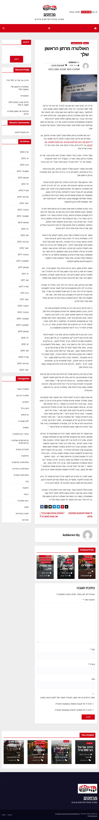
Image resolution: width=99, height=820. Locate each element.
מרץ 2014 (24, 165)
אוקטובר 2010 (23, 318)
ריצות (26, 494)
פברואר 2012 (23, 241)
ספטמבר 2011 (22, 261)
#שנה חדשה (53, 69)
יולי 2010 (25, 338)
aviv (87, 757)
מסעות (26, 427)
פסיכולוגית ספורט (77, 43)
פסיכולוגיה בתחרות (45, 559)
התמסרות (87, 565)
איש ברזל (25, 408)
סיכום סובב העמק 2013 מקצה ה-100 (13, 744)
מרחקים (50, 14)
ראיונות (26, 488)
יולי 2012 (25, 229)
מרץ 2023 (24, 152)
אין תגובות (84, 760)
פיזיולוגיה (68, 562)
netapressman (61, 757)
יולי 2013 (25, 184)
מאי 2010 (25, 350)
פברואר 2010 (23, 363)
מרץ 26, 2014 (37, 754)
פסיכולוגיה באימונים (48, 555)
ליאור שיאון (64, 576)
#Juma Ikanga (57, 65)
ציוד (27, 481)
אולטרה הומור (23, 389)
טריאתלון (25, 415)
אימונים (86, 43)
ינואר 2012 (24, 248)
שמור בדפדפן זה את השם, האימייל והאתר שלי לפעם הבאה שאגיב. (67, 697)
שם (92, 649)
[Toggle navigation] (49, 28)
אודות (3, 815)
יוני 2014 (25, 158)
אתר (93, 679)
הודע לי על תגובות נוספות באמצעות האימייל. (73, 704)
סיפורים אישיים (88, 556)
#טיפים (63, 69)
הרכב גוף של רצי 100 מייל (18, 80)
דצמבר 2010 (23, 306)
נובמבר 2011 (23, 254)
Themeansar (92, 816)
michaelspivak (13, 757)
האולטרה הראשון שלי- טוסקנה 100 (61, 748)
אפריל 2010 (23, 357)
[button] (4, 28)
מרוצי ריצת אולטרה (20, 434)
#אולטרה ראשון (73, 69)
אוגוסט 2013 (23, 177)
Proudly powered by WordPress (67, 814)
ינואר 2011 (24, 299)
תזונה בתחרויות (22, 513)
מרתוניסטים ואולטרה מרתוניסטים (20, 441)
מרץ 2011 (25, 293)
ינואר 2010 (24, 370)
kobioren (72, 62)
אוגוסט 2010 (23, 331)
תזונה (26, 507)
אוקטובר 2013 (23, 171)
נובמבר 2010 (23, 312)
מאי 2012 (25, 235)
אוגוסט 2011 (23, 267)
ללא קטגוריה (23, 421)
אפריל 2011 (24, 286)
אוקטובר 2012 (23, 216)
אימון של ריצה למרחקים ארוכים (77, 142)
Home (10, 815)
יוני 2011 (25, 274)
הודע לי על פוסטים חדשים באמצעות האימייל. (73, 710)
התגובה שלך (89, 599)
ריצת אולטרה (23, 500)
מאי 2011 (25, 280)
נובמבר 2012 (23, 209)
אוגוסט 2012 (23, 222)
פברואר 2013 (23, 197)
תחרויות (90, 562)
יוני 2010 (25, 344)
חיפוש (26, 42)
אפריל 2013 (24, 190)
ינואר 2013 (24, 203)
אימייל (91, 664)
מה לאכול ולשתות (55, 142)
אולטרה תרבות (22, 395)
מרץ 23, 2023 (84, 754)
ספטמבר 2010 (22, 325)
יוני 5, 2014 (61, 752)
